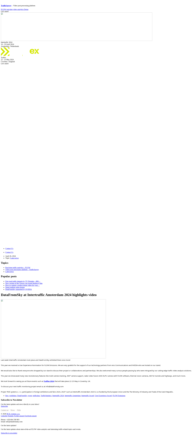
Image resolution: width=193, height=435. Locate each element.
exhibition (12, 396)
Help (19, 410)
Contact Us (9, 248)
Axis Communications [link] (120, 365)
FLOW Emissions (119, 396)
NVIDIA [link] (135, 365)
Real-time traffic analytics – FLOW (17, 268)
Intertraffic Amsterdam (73, 396)
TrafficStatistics (46, 396)
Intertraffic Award (87, 396)
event (30, 396)
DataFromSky (22, 396)
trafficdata (36, 396)
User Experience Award (103, 396)
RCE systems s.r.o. (13, 414)
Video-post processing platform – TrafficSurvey (22, 270)
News (12, 410)
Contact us (4, 410)
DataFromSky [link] (44, 360)
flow (6, 396)
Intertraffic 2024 (58, 396)
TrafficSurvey (6, 6)
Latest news (14, 258)
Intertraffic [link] (13, 360)
